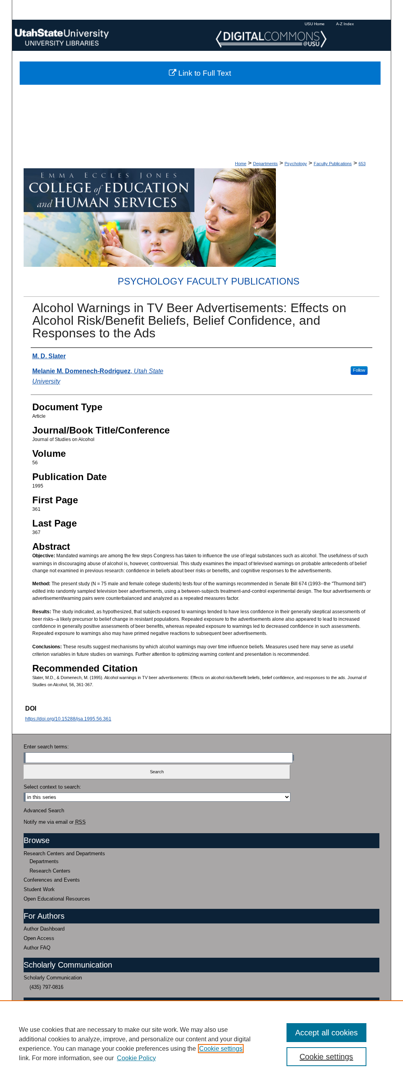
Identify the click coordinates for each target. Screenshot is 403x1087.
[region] (201, 1043)
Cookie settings (220, 1048)
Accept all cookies (326, 1032)
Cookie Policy (136, 1058)
